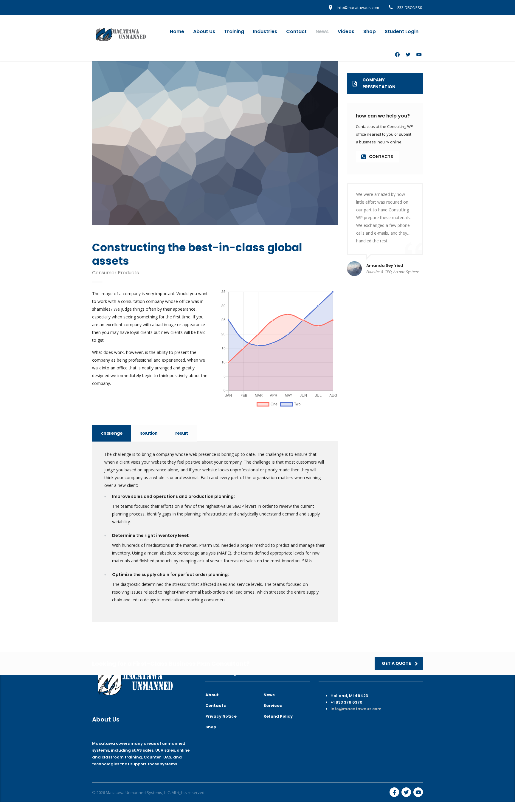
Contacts (215, 705)
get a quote (396, 663)
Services (272, 705)
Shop (369, 31)
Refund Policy (278, 716)
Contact (296, 31)
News (322, 31)
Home (177, 31)
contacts (381, 157)
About (212, 695)
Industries (265, 31)
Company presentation (378, 83)
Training (234, 31)
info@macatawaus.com (356, 709)
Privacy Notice (221, 716)
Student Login (401, 31)
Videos (346, 31)
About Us (204, 31)
